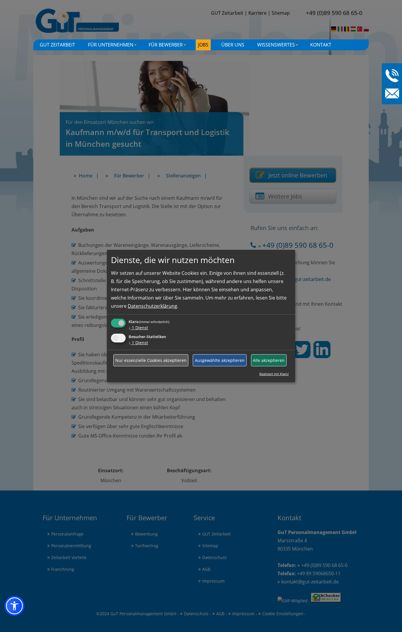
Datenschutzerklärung (152, 306)
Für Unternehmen (113, 45)
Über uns (232, 44)
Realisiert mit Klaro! (274, 374)
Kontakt (320, 44)
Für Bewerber (168, 45)
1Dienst (138, 327)
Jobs (203, 44)
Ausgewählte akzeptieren (220, 360)
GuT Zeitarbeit (57, 44)
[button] (14, 605)
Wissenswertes (278, 45)
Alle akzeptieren (269, 360)
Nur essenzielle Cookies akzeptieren (151, 360)
